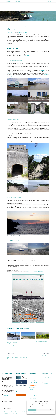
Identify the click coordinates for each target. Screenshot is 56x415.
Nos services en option (33, 393)
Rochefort (43, 70)
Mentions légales (49, 413)
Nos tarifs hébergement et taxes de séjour (33, 383)
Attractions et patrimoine (43, 26)
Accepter (32, 409)
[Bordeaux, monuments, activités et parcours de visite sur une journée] (13, 336)
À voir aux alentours (32, 398)
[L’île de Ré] (28, 335)
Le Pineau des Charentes (41, 341)
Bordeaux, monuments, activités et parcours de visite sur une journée (12, 344)
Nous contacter (32, 389)
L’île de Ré (23, 342)
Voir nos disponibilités (33, 385)
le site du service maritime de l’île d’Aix (35, 271)
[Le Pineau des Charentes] (42, 335)
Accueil (4, 26)
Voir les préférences (50, 409)
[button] (53, 401)
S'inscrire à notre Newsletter (47, 383)
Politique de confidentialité (41, 413)
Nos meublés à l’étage (33, 380)
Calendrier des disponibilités (6, 395)
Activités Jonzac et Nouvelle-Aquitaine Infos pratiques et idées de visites (22, 26)
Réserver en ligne (20, 394)
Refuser (40, 409)
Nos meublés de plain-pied (33, 378)
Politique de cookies (34, 412)
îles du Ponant (28, 55)
